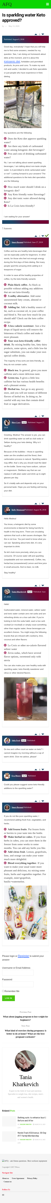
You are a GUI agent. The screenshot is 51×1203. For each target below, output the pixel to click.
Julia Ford (16, 740)
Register (23, 955)
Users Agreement (18, 1178)
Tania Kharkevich (19, 592)
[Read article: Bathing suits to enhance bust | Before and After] (9, 1121)
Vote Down (42, 35)
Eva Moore (16, 776)
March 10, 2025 (39, 1124)
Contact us (8, 1182)
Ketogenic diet (12, 61)
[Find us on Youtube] (3, 1195)
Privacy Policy (32, 1178)
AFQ (7, 4)
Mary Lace (16, 422)
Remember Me (11, 991)
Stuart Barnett (17, 242)
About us (5, 1178)
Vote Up (35, 33)
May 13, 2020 (14, 26)
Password (7, 979)
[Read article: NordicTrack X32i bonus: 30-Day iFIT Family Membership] (9, 1136)
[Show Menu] (47, 4)
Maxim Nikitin (25, 1124)
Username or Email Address (16, 968)
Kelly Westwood (18, 510)
